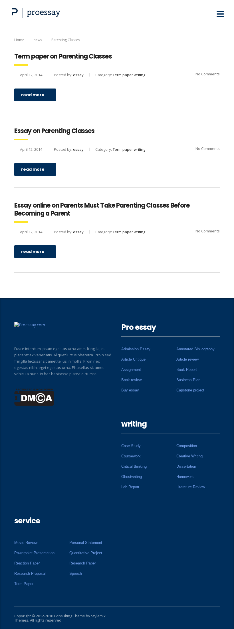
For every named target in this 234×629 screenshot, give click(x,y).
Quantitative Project (85, 553)
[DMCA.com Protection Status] (34, 396)
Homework (185, 477)
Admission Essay (135, 349)
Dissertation (186, 466)
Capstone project (190, 390)
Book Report (186, 369)
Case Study (131, 446)
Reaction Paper (27, 563)
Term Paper (23, 584)
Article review (187, 359)
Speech (75, 573)
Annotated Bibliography (195, 349)
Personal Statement (85, 542)
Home (19, 39)
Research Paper (82, 563)
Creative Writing (189, 456)
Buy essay (130, 390)
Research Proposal (30, 573)
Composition (186, 446)
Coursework (131, 456)
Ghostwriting (131, 477)
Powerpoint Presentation (34, 553)
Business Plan (188, 380)
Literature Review (190, 487)
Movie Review (25, 542)
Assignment (131, 369)
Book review (131, 380)
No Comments (207, 74)
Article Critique (133, 359)
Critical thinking (134, 466)
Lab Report (130, 487)
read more (33, 95)
